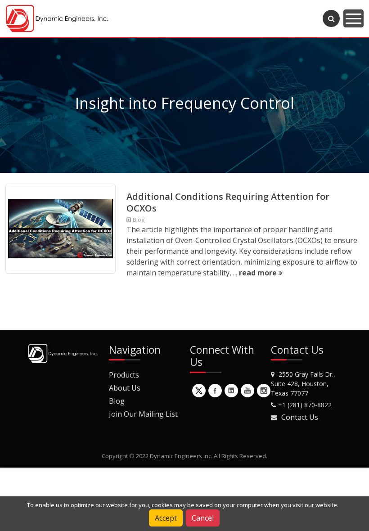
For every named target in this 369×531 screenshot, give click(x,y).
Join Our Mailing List (143, 414)
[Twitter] (199, 390)
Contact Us (299, 417)
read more (259, 273)
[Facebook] (215, 390)
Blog (117, 401)
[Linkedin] (231, 390)
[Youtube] (247, 390)
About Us (124, 388)
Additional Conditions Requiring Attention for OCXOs (227, 202)
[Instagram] (263, 390)
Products (124, 375)
